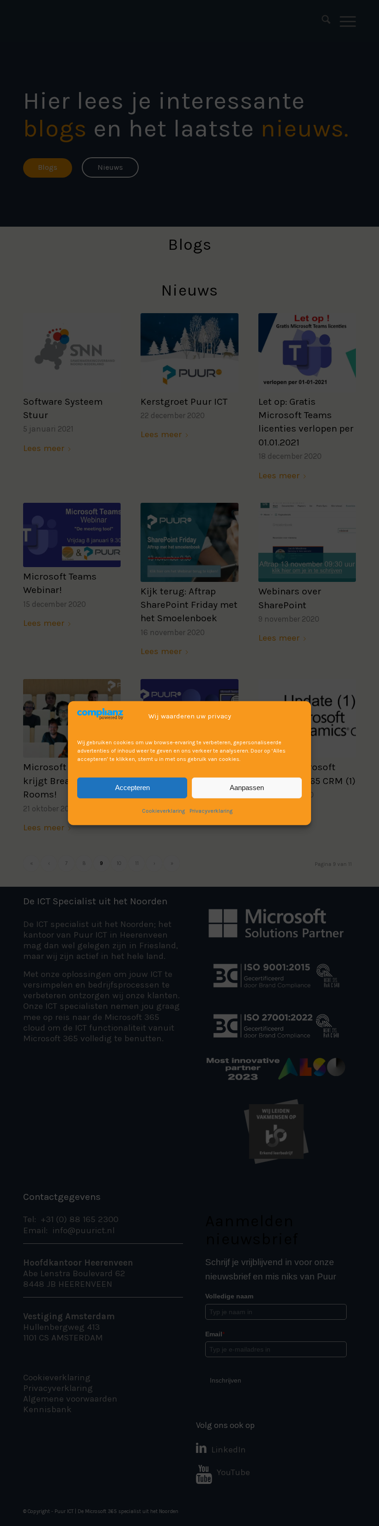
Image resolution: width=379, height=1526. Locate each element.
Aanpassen (247, 787)
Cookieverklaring (163, 810)
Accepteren (132, 787)
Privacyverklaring (211, 810)
